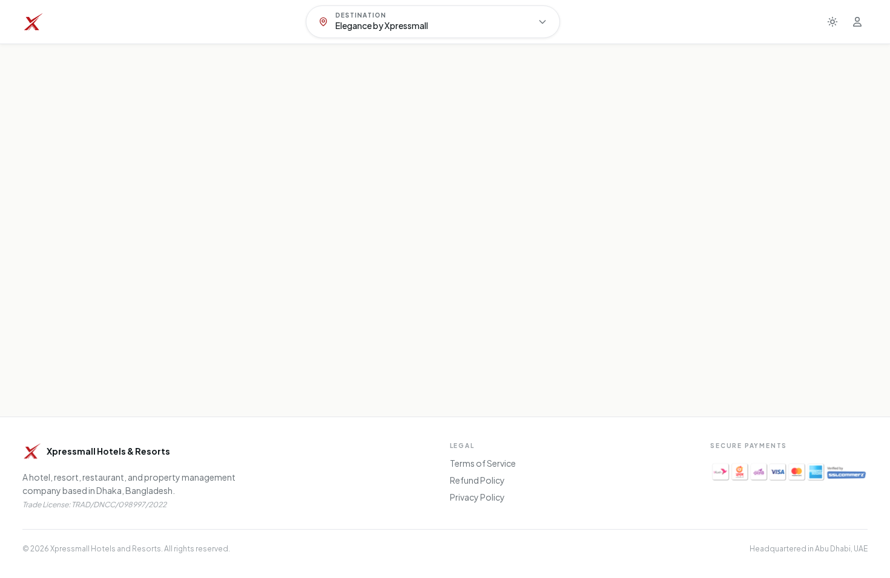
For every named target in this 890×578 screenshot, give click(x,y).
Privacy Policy (477, 497)
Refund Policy (477, 480)
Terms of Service (483, 463)
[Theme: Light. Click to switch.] (832, 22)
